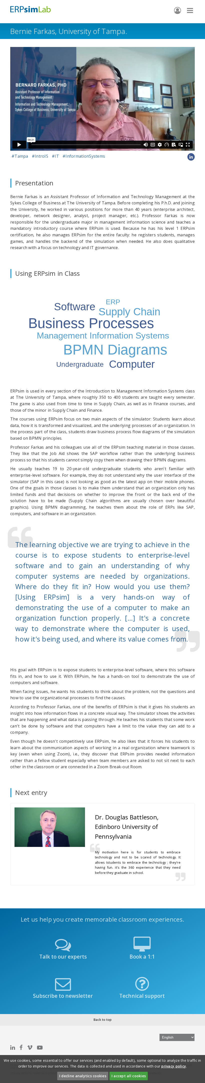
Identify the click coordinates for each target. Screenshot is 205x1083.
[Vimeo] (29, 1047)
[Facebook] (21, 1047)
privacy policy (173, 1066)
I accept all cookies (129, 1076)
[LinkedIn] (12, 1047)
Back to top (103, 1019)
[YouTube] (39, 1047)
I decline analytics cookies (82, 1076)
